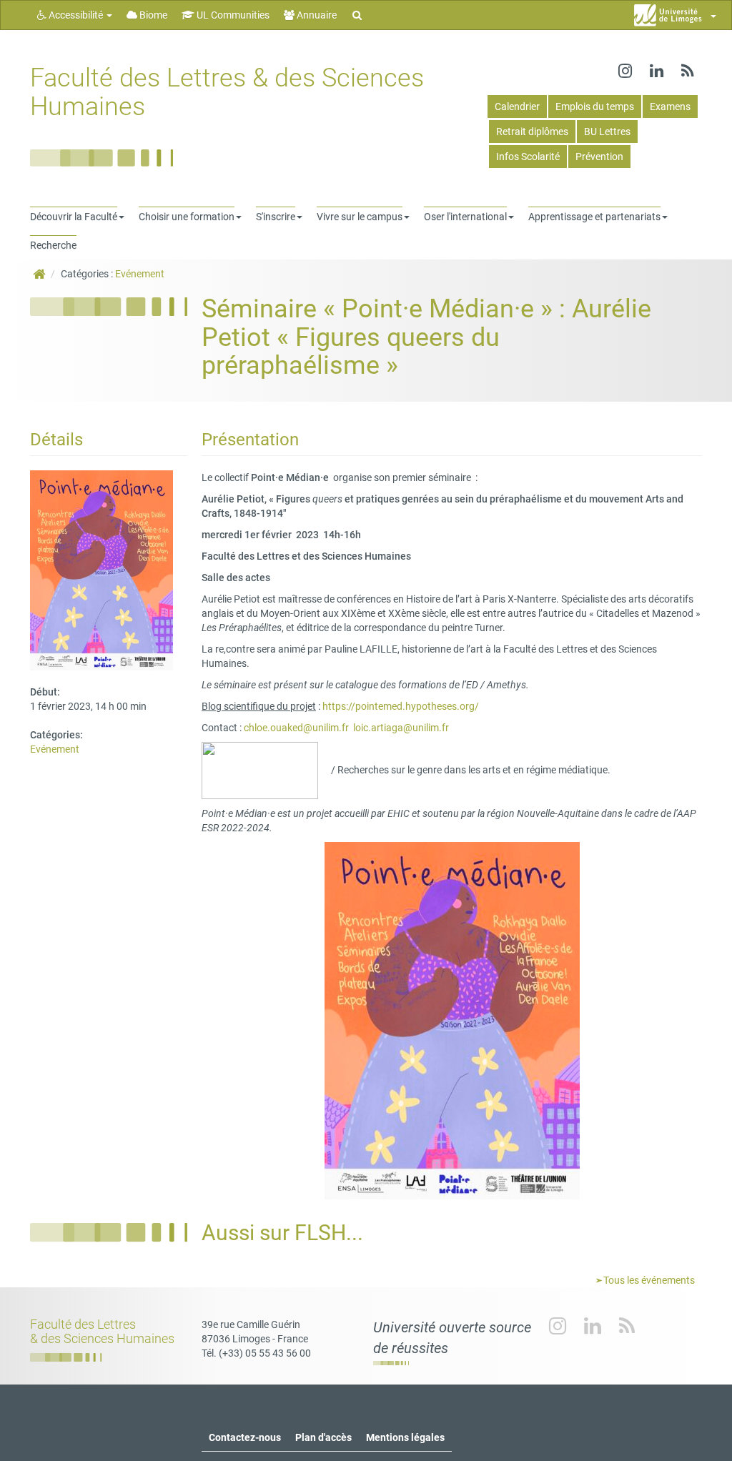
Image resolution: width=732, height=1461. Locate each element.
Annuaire (316, 15)
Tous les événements (648, 1280)
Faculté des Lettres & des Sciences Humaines (227, 92)
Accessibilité (75, 15)
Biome (152, 15)
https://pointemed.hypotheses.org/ (400, 706)
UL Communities (231, 15)
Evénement (139, 273)
